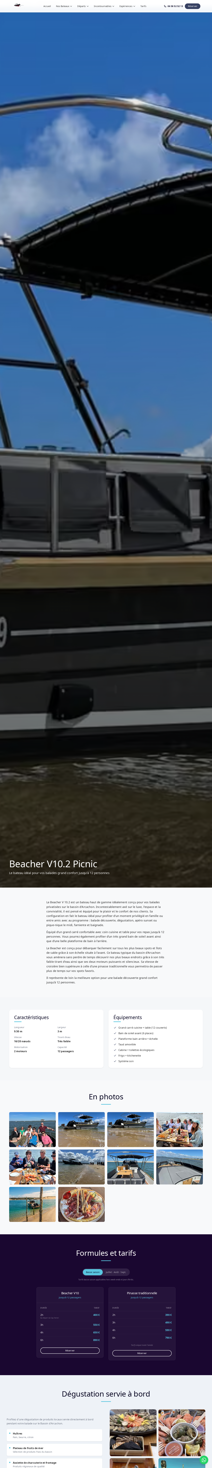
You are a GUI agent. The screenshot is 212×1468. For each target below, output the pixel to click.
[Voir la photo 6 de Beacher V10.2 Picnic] (81, 1167)
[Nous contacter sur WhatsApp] (204, 1460)
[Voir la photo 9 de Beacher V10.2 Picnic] (32, 1204)
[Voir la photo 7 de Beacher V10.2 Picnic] (130, 1167)
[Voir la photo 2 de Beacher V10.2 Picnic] (81, 1129)
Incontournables (102, 6)
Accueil (47, 6)
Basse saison (93, 1272)
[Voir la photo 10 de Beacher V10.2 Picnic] (81, 1204)
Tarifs (143, 6)
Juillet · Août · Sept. (116, 1272)
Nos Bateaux (62, 6)
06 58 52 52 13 (175, 6)
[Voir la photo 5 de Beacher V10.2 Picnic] (32, 1167)
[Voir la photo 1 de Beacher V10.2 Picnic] (32, 1129)
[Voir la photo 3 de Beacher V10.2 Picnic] (130, 1129)
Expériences (126, 6)
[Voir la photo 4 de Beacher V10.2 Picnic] (179, 1129)
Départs (81, 6)
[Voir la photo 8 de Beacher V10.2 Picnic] (179, 1167)
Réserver (192, 6)
